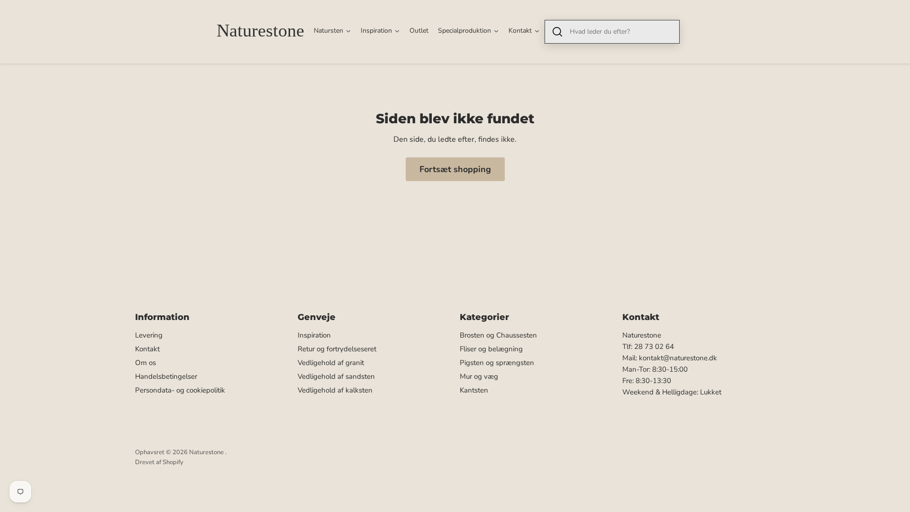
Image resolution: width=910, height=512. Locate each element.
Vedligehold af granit (331, 362)
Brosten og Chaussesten (498, 335)
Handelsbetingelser (166, 376)
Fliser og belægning (491, 349)
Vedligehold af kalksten (335, 390)
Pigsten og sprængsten (497, 362)
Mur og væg (479, 376)
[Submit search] (557, 31)
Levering (149, 335)
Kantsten (474, 390)
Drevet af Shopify (159, 462)
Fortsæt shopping (455, 169)
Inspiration (314, 335)
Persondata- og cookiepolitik (180, 390)
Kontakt (147, 349)
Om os (145, 362)
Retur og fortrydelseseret (337, 349)
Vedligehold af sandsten (336, 376)
